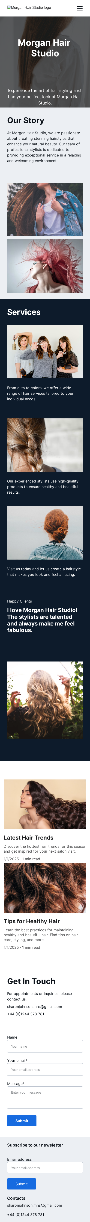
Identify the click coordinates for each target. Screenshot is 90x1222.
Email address (19, 1159)
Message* (15, 1083)
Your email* (17, 1060)
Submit (21, 1120)
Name (12, 1037)
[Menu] (80, 8)
